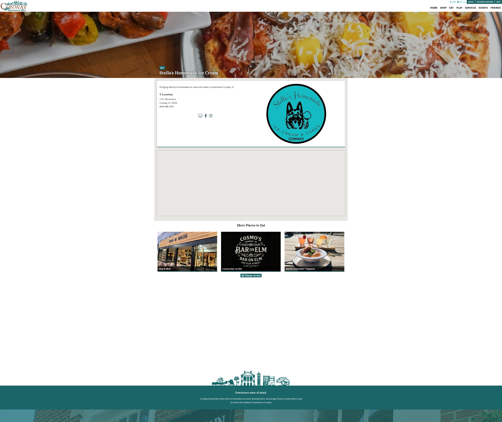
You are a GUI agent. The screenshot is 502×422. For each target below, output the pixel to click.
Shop (443, 7)
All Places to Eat (251, 275)
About (471, 2)
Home (433, 7)
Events (483, 7)
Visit (498, 2)
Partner (485, 2)
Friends (495, 7)
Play (459, 7)
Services (470, 7)
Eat (451, 7)
